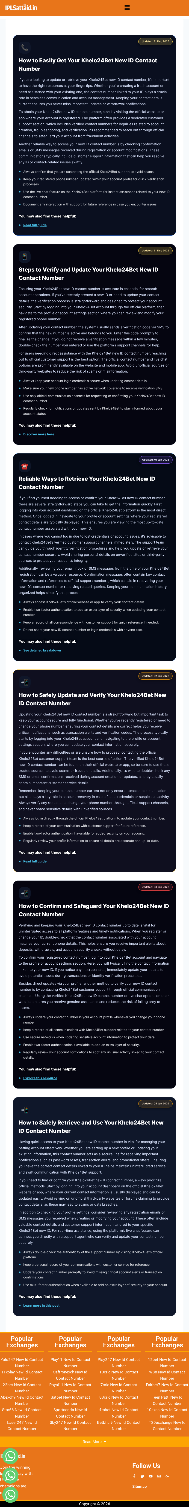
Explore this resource (40, 1078)
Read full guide (35, 225)
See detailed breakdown (42, 650)
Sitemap (139, 1486)
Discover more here (38, 434)
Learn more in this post (41, 1305)
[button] (127, 8)
